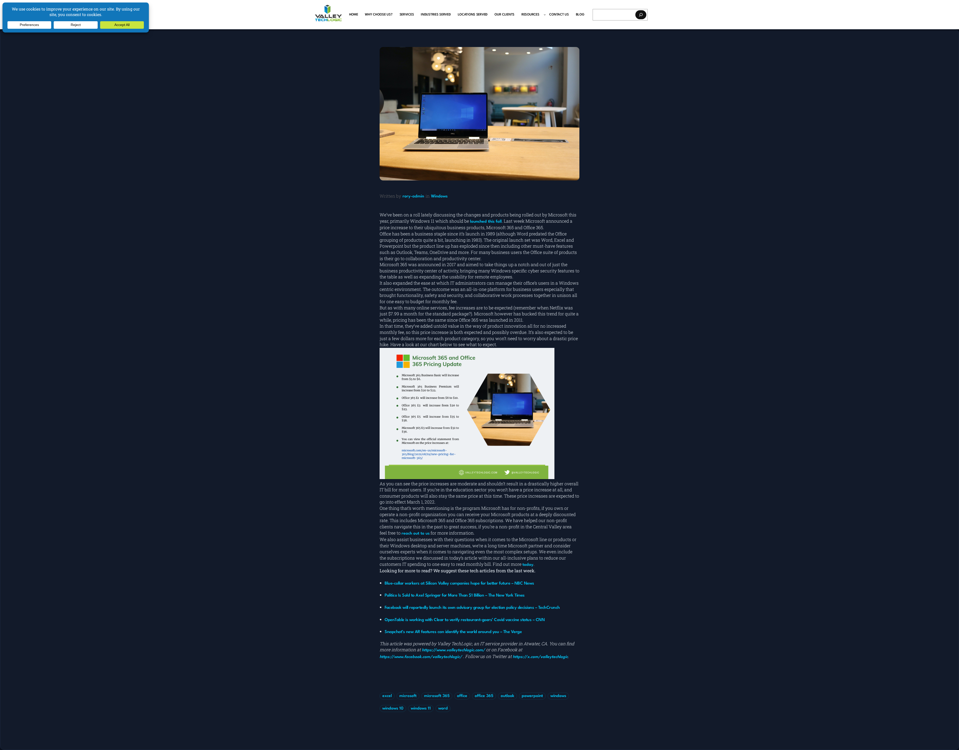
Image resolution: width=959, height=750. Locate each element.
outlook (507, 696)
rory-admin (413, 196)
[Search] (640, 14)
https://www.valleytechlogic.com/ (453, 650)
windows (558, 696)
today (527, 565)
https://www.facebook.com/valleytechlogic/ (421, 657)
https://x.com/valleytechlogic (540, 657)
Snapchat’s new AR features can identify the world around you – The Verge (453, 632)
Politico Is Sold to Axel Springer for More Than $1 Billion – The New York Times (455, 595)
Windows (439, 196)
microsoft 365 (437, 696)
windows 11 (421, 709)
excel (387, 696)
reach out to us (416, 534)
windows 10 (392, 709)
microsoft (408, 696)
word (443, 709)
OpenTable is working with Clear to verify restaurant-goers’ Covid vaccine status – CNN (465, 620)
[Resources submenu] (545, 14)
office (462, 696)
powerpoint (532, 696)
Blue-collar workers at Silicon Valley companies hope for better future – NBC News (459, 583)
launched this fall (486, 222)
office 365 (484, 696)
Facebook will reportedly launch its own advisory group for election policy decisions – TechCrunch (472, 608)
